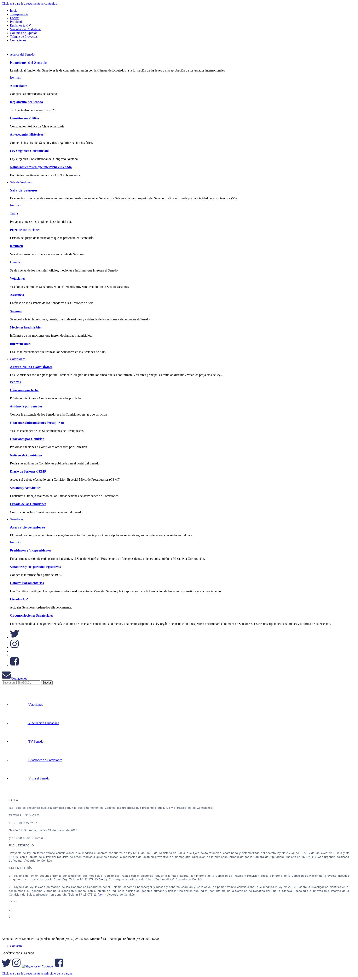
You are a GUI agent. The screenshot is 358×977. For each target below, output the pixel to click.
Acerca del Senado (22, 54)
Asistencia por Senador (26, 406)
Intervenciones (20, 343)
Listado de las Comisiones (28, 504)
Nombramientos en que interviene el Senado (41, 167)
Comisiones (17, 359)
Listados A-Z (19, 599)
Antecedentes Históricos (26, 134)
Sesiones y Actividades (25, 488)
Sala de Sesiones (21, 182)
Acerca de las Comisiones (31, 367)
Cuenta (15, 262)
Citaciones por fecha (24, 390)
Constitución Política (24, 118)
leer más (15, 77)
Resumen (16, 246)
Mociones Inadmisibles (26, 327)
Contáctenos (19, 678)
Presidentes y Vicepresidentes (30, 550)
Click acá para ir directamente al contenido (29, 3)
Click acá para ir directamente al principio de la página (37, 973)
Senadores (16, 519)
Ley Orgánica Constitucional (30, 151)
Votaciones (17, 278)
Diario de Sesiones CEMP (28, 471)
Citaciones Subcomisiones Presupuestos (37, 422)
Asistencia (17, 295)
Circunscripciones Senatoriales (31, 615)
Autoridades (18, 85)
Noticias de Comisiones (26, 455)
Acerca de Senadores (27, 527)
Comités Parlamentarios (27, 583)
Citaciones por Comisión (27, 439)
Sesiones (16, 311)
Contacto (16, 946)
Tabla (14, 213)
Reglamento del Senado (26, 102)
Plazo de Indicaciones (25, 230)
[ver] (102, 879)
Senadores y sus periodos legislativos (35, 567)
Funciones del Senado (28, 62)
